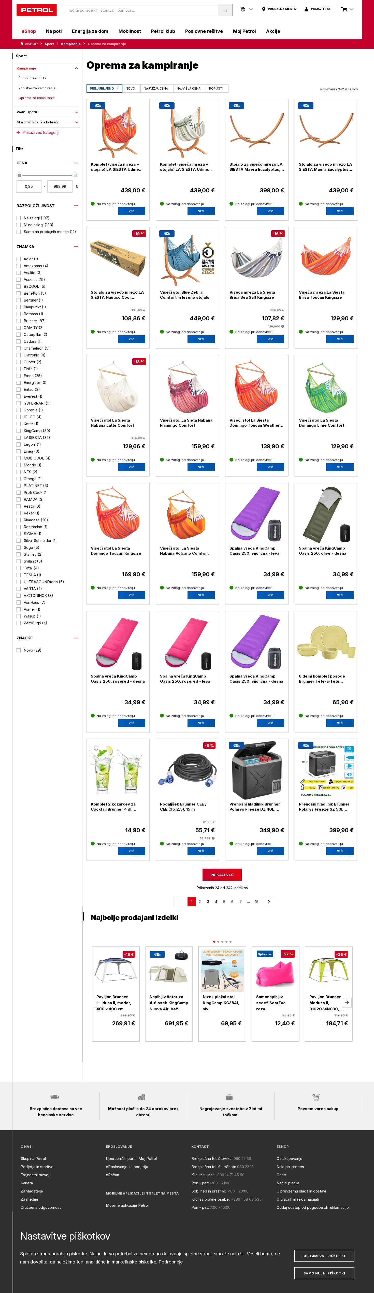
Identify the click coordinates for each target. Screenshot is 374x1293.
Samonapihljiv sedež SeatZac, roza (271, 1002)
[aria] (29, 44)
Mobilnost (130, 31)
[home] (37, 10)
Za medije (29, 1199)
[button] (98, 1003)
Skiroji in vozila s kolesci (37, 122)
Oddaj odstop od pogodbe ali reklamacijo (313, 1207)
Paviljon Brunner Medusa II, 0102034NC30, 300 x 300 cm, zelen (325, 1003)
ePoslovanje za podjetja (127, 1166)
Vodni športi (27, 112)
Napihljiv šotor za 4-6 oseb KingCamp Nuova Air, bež (169, 1002)
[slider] (20, 175)
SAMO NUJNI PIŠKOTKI (324, 1273)
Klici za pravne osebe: (210, 1199)
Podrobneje (171, 1262)
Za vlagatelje (32, 1191)
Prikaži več (222, 875)
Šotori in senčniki (32, 78)
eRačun (112, 1174)
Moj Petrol (244, 31)
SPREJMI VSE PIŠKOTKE (324, 1256)
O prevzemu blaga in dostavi (301, 1191)
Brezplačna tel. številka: (212, 1158)
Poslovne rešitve (204, 31)
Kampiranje (71, 44)
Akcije (273, 31)
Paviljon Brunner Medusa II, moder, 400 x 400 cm (113, 1002)
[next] (268, 901)
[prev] (180, 901)
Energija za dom (90, 31)
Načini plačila (288, 1183)
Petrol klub (163, 31)
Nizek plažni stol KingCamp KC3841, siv (221, 1002)
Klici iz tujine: (202, 1174)
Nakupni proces (290, 1166)
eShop (29, 31)
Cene (281, 1174)
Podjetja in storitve (37, 1166)
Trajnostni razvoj (35, 1174)
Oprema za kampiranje (37, 98)
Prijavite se (321, 9)
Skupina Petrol (33, 1158)
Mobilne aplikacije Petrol (127, 1205)
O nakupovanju (289, 1158)
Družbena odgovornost (41, 1207)
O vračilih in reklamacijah (298, 1199)
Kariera (27, 1183)
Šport (49, 44)
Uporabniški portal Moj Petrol (131, 1158)
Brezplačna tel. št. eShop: (213, 1166)
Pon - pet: (200, 1183)
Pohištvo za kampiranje (37, 88)
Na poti (54, 31)
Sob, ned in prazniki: (208, 1191)
